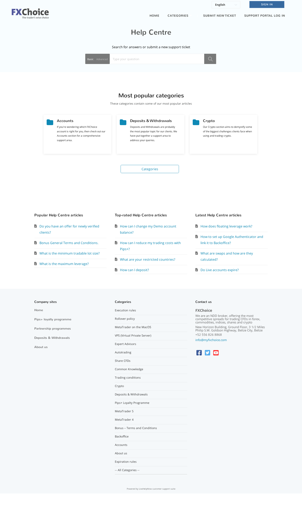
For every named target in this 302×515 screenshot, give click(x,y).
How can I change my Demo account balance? (148, 229)
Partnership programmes (52, 329)
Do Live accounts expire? (220, 270)
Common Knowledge (129, 369)
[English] (226, 5)
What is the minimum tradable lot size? (69, 253)
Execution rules (125, 310)
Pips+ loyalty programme (52, 319)
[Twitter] (207, 352)
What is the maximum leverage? (64, 263)
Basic (90, 59)
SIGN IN (267, 4)
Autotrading (123, 352)
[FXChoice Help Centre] (30, 11)
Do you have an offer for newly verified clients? (69, 229)
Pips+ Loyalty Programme (132, 402)
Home (154, 16)
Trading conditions (128, 377)
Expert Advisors (125, 344)
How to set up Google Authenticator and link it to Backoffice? (232, 239)
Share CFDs (122, 360)
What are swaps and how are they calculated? (227, 256)
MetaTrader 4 (124, 419)
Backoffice (122, 436)
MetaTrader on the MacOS (133, 327)
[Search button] (210, 59)
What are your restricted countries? (147, 259)
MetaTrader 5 (124, 411)
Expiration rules (126, 461)
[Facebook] (199, 352)
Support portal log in (264, 16)
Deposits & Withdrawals (52, 338)
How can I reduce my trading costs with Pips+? (150, 246)
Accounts (121, 444)
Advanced (102, 59)
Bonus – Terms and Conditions (136, 428)
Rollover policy (125, 318)
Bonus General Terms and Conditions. (68, 243)
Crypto (119, 386)
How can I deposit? (134, 270)
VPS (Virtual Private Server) (133, 335)
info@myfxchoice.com (211, 340)
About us (41, 347)
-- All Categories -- (127, 470)
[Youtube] (216, 352)
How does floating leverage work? (226, 226)
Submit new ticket (219, 16)
